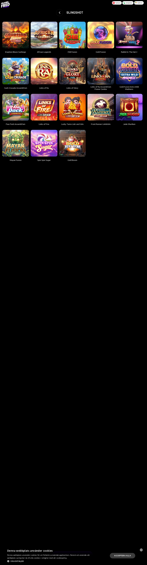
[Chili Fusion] (72, 35)
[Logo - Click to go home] (5, 4)
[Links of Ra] (44, 71)
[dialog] (72, 555)
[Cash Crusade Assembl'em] (15, 71)
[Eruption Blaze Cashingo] (15, 35)
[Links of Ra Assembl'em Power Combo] (100, 71)
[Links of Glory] (72, 71)
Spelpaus (118, 3)
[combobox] (141, 550)
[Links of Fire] (44, 107)
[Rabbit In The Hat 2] (129, 35)
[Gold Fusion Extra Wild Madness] (129, 71)
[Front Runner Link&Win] (100, 107)
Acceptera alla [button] (122, 556)
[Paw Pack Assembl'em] (15, 107)
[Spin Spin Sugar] (44, 143)
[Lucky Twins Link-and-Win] (72, 107)
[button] (49, 561)
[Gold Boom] (72, 143)
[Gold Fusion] (100, 35)
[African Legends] (44, 35)
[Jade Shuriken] (129, 107)
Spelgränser (129, 3)
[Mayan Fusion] (15, 143)
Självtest (140, 3)
